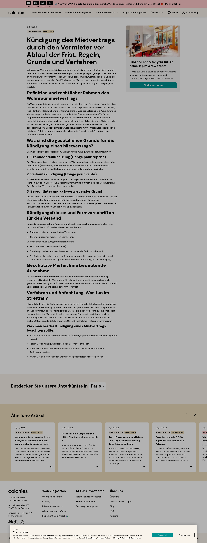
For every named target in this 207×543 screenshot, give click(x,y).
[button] (17, 529)
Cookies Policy (103, 538)
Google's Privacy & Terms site (127, 538)
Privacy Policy (90, 538)
